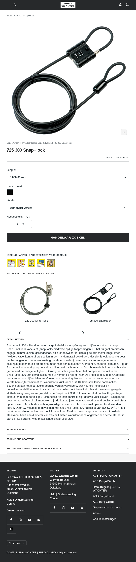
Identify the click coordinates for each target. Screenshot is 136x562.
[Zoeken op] (15, 4)
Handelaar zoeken (68, 237)
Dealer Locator (16, 510)
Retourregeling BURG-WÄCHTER (107, 488)
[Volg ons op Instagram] (20, 519)
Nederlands (15, 543)
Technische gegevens (20, 439)
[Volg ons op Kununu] (11, 528)
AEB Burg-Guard (103, 501)
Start (9, 15)
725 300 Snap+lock (99, 320)
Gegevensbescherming (107, 507)
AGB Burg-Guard (103, 496)
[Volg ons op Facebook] (11, 519)
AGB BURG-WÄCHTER (107, 475)
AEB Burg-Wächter (104, 481)
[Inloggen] (120, 5)
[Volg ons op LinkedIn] (38, 519)
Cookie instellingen (104, 519)
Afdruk (97, 513)
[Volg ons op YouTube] (29, 519)
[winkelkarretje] (127, 5)
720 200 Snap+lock (36, 320)
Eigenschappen (16, 429)
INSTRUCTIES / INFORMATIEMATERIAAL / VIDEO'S (34, 449)
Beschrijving (15, 339)
